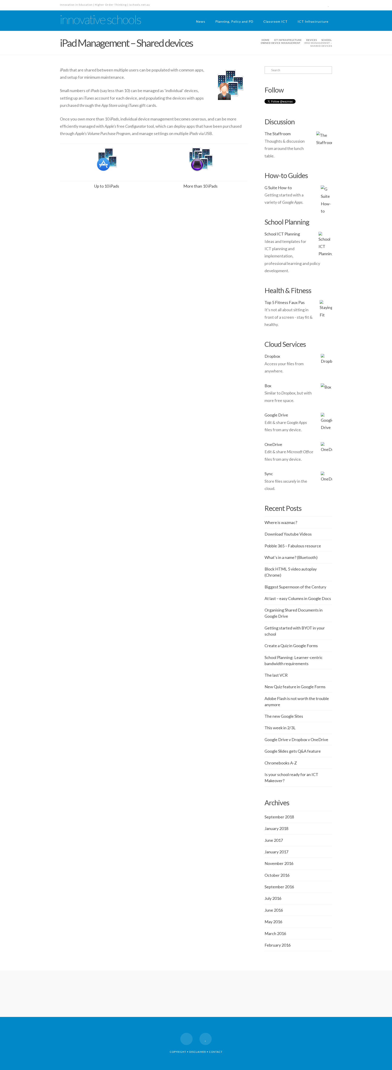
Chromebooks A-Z (281, 762)
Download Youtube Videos (288, 533)
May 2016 (273, 921)
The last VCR (276, 675)
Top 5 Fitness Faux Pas (285, 302)
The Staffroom (278, 133)
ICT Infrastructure (313, 21)
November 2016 (279, 863)
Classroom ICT (275, 21)
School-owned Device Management (296, 41)
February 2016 (278, 945)
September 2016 (279, 886)
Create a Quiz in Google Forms (291, 645)
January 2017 (276, 851)
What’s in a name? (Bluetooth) (291, 557)
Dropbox (272, 356)
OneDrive (273, 444)
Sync (269, 473)
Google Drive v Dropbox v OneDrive (296, 739)
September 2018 (279, 816)
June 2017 (274, 840)
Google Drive (276, 414)
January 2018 (276, 828)
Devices (311, 40)
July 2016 (273, 898)
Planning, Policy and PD (234, 21)
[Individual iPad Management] (106, 161)
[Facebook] (320, 5)
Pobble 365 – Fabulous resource (293, 545)
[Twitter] (328, 5)
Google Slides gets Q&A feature (293, 751)
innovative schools (100, 19)
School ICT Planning (282, 233)
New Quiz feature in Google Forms (295, 686)
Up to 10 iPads (106, 186)
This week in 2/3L (280, 727)
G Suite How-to (278, 187)
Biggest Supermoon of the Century (295, 586)
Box (268, 385)
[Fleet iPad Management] (200, 161)
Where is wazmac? (281, 522)
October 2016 (277, 875)
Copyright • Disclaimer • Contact (196, 1051)
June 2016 (274, 910)
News (200, 21)
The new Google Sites (284, 716)
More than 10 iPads (200, 186)
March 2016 (275, 933)
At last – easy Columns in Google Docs (298, 598)
